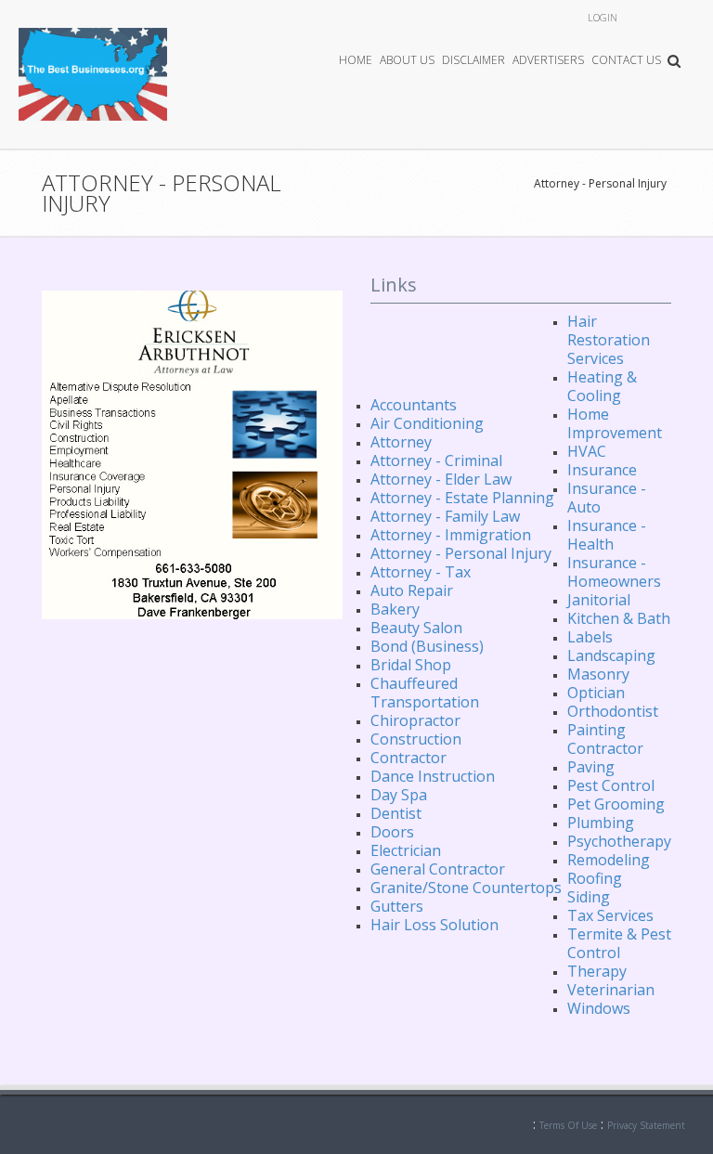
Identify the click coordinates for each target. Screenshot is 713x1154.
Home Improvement (614, 423)
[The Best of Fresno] (93, 73)
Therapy (597, 971)
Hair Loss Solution (434, 924)
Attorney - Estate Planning (462, 497)
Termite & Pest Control (619, 943)
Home (355, 60)
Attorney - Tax (420, 572)
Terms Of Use (568, 1125)
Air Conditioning (427, 423)
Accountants (413, 405)
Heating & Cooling (602, 386)
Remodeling (608, 859)
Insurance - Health (606, 534)
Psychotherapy (619, 841)
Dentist (395, 813)
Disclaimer (473, 60)
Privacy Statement (646, 1125)
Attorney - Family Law (445, 516)
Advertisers (548, 60)
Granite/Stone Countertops (466, 887)
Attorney (401, 442)
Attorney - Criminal (436, 460)
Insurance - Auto (606, 497)
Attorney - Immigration (450, 535)
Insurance (602, 470)
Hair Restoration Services (608, 340)
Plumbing (600, 822)
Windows (598, 1008)
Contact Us (626, 60)
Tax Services (610, 915)
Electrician (405, 850)
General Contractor (437, 869)
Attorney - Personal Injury (600, 183)
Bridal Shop (410, 665)
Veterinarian (611, 989)
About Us (407, 60)
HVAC (586, 451)
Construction (415, 739)
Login (602, 17)
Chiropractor (415, 720)
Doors (392, 832)
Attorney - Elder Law (441, 479)
